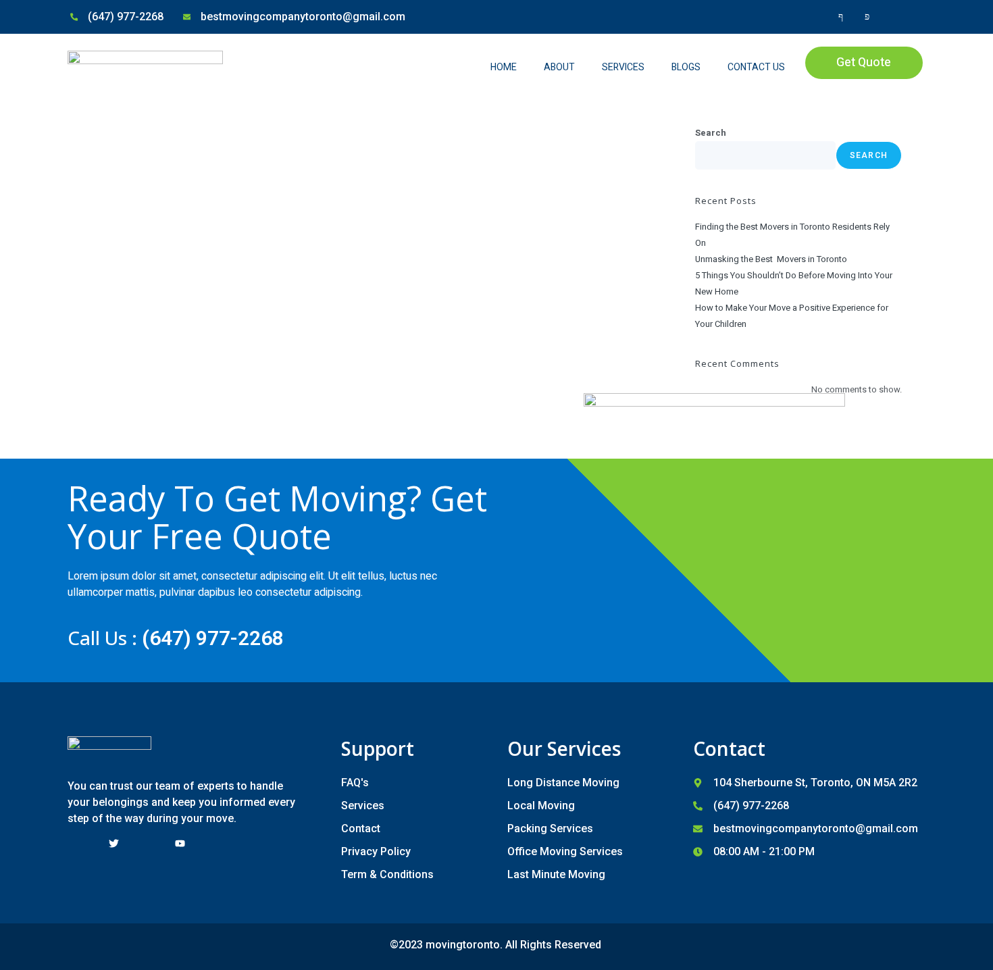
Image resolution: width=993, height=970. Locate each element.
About (559, 67)
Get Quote (863, 62)
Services (623, 67)
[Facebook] (833, 17)
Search (710, 132)
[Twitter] (859, 17)
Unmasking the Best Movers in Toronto (771, 259)
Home (503, 67)
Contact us (756, 67)
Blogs (686, 67)
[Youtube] (885, 17)
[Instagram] (912, 17)
